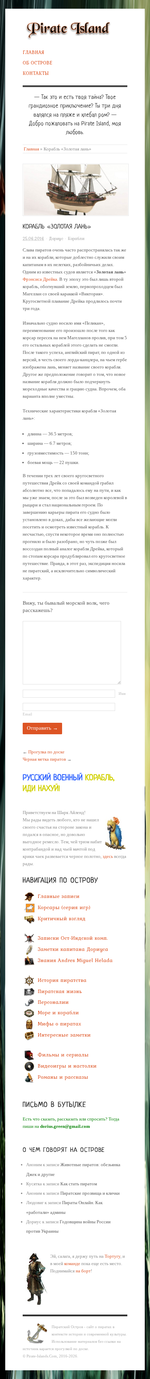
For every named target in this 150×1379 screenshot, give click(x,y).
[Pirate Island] (68, 28)
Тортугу (112, 1256)
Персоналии (53, 1002)
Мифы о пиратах (59, 1024)
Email (27, 714)
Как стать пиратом (78, 1183)
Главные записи (59, 896)
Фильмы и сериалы (63, 1055)
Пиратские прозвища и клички (90, 1193)
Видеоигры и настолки (67, 1066)
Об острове (37, 62)
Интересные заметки (64, 1035)
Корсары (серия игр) (64, 908)
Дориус (56, 238)
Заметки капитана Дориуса (73, 949)
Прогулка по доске (46, 751)
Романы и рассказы (63, 1077)
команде (72, 1263)
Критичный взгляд (61, 919)
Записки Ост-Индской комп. (73, 938)
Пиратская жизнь (60, 991)
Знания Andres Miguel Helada (75, 960)
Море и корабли (58, 1013)
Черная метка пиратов (44, 759)
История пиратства (62, 980)
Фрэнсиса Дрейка (40, 279)
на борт (83, 1270)
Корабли (76, 238)
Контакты (36, 73)
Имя (122, 693)
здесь (108, 856)
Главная (33, 52)
